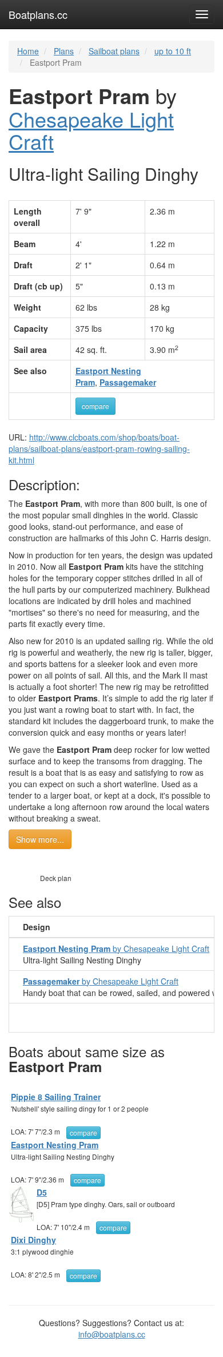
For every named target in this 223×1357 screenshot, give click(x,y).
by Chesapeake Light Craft (116, 948)
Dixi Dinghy (33, 1239)
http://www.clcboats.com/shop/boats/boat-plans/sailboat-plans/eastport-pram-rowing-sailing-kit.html (99, 448)
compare (95, 406)
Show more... (40, 839)
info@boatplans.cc (111, 1334)
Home (28, 51)
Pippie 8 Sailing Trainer (56, 1096)
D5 (42, 1192)
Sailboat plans (114, 51)
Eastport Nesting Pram (54, 1144)
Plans (64, 51)
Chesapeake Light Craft (91, 130)
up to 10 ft (172, 51)
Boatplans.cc (38, 14)
